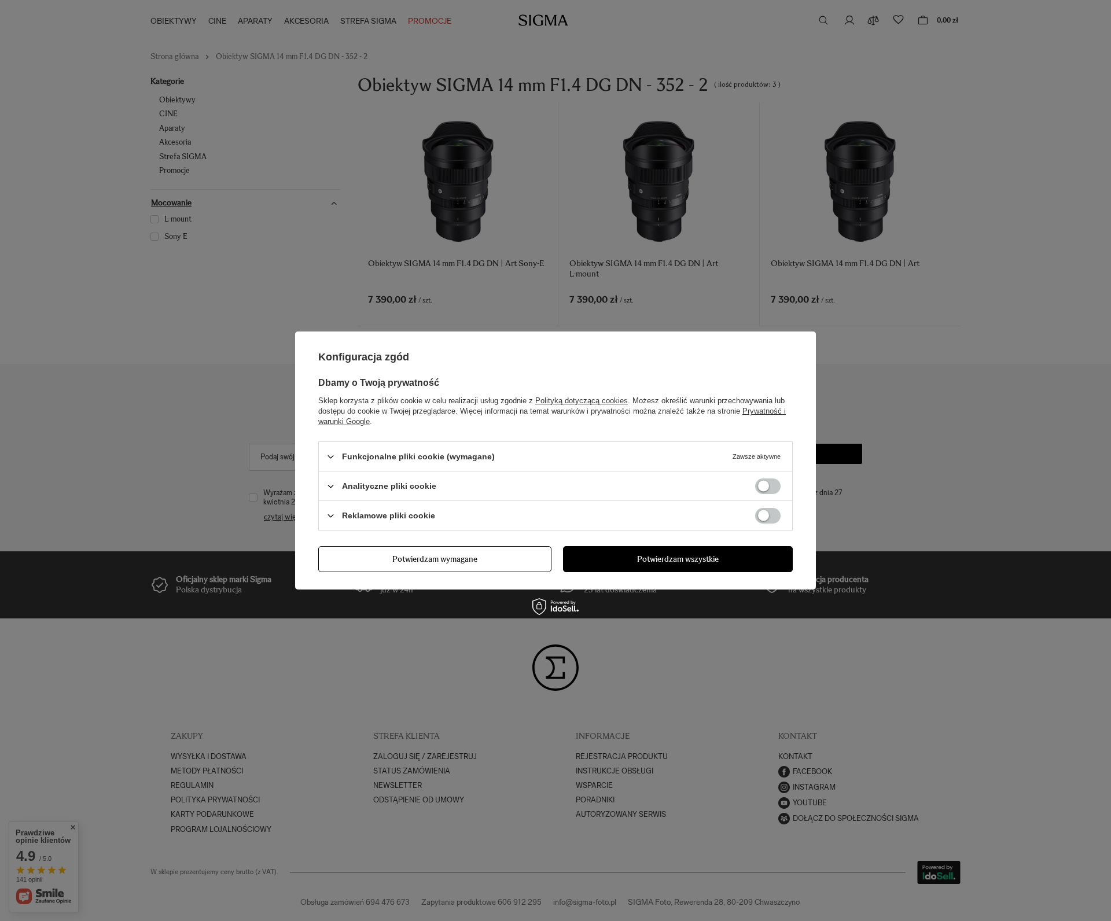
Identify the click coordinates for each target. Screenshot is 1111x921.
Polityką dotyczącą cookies (581, 400)
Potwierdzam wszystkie (678, 558)
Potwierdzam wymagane (434, 558)
